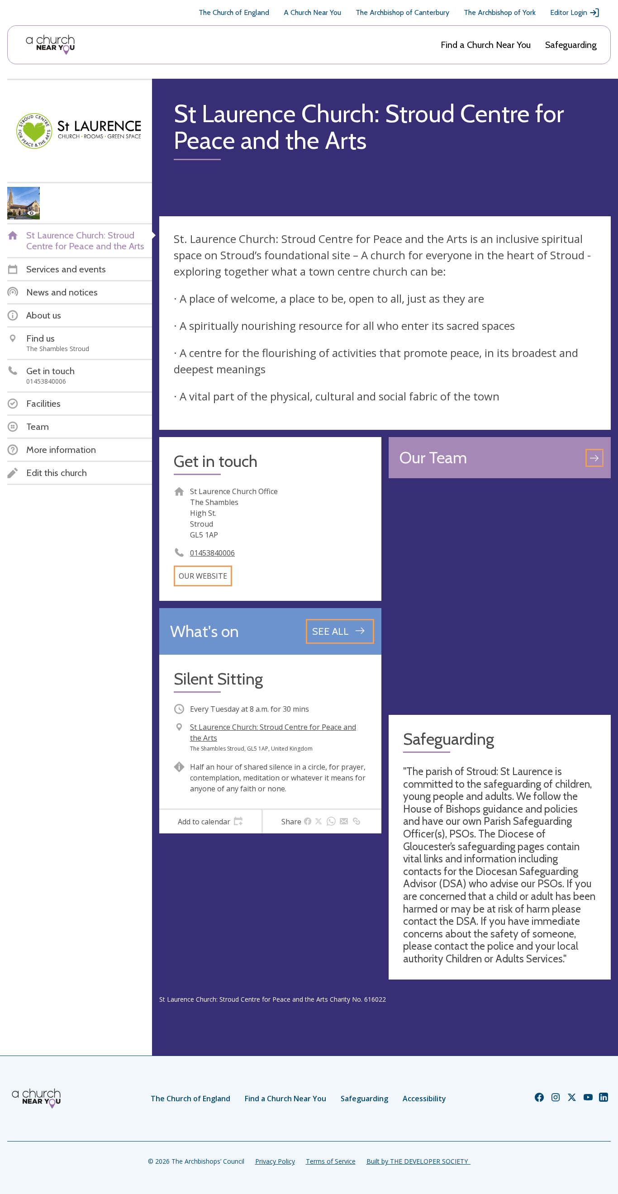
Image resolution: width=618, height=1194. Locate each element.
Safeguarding (571, 44)
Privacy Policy (275, 1161)
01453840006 (212, 553)
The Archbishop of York (500, 12)
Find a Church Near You (486, 44)
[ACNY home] (50, 44)
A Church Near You (312, 12)
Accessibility (424, 1099)
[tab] (210, 821)
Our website (203, 576)
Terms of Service (331, 1161)
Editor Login (568, 12)
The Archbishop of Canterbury (402, 12)
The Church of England (234, 12)
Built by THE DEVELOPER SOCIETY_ (418, 1161)
